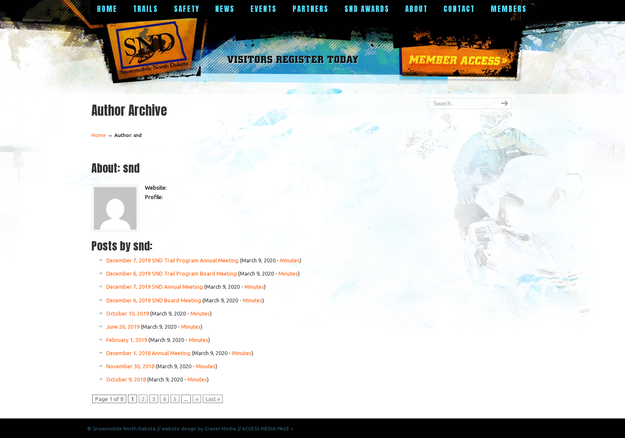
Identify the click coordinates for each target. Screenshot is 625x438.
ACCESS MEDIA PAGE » (267, 428)
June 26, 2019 (122, 327)
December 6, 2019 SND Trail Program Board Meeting (171, 273)
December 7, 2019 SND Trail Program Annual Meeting (172, 260)
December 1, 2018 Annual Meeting (148, 353)
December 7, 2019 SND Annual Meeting (154, 287)
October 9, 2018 (126, 379)
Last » (213, 399)
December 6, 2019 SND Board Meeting (153, 300)
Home (98, 135)
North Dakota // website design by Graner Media (179, 428)
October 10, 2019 (127, 313)
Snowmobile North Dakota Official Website (155, 49)
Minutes (290, 260)
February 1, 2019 (126, 340)
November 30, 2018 (130, 366)
